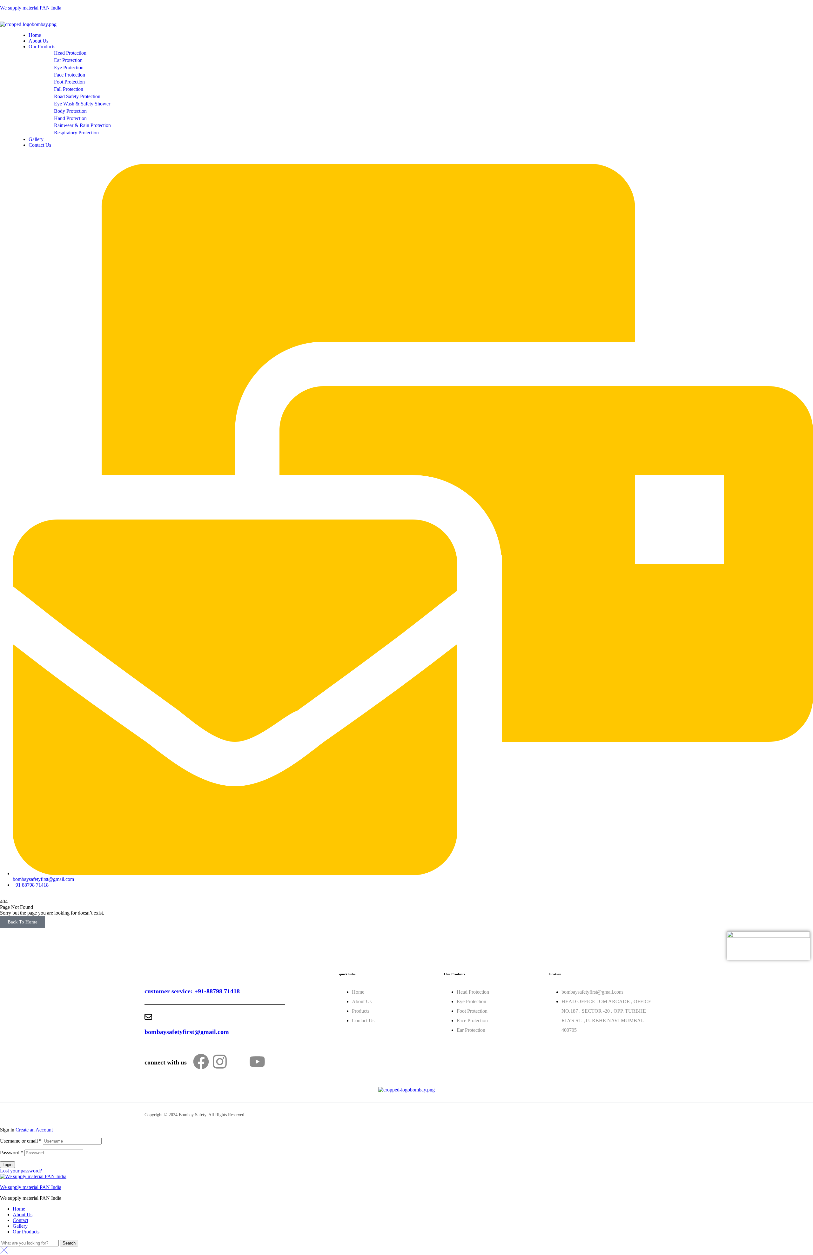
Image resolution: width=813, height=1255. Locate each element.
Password (11, 1152)
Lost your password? (21, 1170)
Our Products (26, 1231)
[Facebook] (201, 1062)
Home (19, 1208)
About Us (22, 1214)
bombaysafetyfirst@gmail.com (186, 1031)
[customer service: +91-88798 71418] (148, 976)
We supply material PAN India (30, 7)
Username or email (21, 1141)
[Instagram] (220, 1062)
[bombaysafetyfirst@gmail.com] (148, 1017)
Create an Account (34, 1129)
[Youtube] (257, 1062)
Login (7, 1164)
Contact (20, 1220)
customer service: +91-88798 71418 (192, 991)
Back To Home (22, 921)
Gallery (20, 1226)
